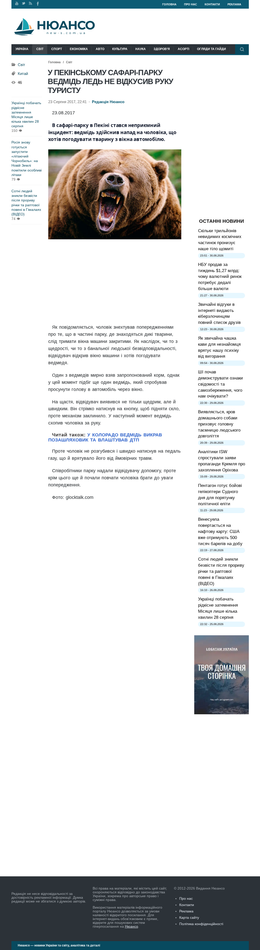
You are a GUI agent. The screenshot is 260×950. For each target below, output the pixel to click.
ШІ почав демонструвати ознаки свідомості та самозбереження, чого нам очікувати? (220, 384)
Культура (119, 49)
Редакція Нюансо (108, 102)
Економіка (79, 49)
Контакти (212, 4)
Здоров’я (162, 49)
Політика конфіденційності (201, 924)
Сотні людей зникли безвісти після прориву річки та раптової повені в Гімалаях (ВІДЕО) (26, 202)
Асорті (183, 49)
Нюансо (131, 926)
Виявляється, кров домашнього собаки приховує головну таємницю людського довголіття (219, 423)
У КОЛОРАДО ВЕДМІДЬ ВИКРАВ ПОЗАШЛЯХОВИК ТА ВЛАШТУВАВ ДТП (105, 437)
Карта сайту (189, 917)
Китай (23, 74)
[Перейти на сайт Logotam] (221, 713)
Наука (140, 49)
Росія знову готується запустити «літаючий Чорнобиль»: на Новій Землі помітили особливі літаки (26, 158)
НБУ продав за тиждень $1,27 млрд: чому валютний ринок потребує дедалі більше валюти (219, 276)
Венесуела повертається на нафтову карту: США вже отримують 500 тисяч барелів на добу (220, 531)
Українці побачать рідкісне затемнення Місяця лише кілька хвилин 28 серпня (26, 114)
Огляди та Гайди (211, 49)
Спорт (56, 49)
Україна (21, 49)
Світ (39, 49)
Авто (100, 49)
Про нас (190, 4)
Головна (169, 4)
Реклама (234, 4)
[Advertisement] (114, 282)
